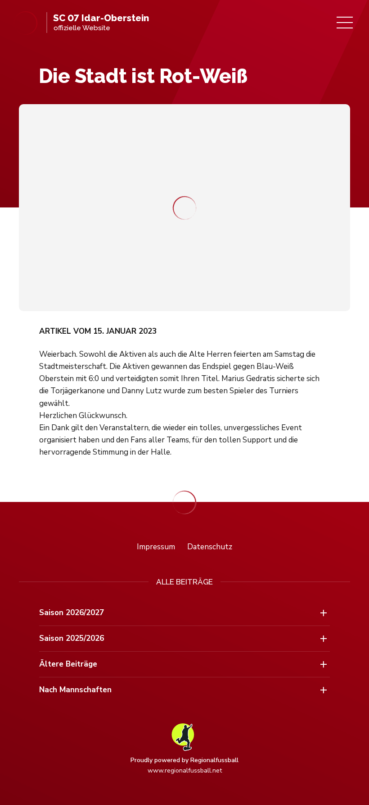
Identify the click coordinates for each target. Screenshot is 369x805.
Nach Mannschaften (75, 690)
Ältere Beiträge (68, 664)
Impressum (156, 547)
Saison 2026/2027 (71, 612)
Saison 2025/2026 (71, 638)
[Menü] (344, 22)
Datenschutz (209, 547)
